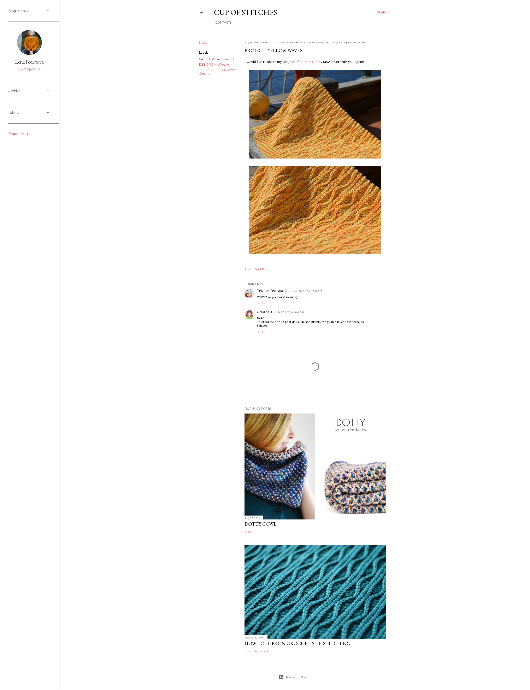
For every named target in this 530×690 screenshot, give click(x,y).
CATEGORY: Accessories (216, 59)
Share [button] (203, 42)
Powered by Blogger (297, 677)
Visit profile (29, 70)
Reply (261, 303)
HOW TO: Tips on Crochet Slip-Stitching (297, 643)
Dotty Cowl (261, 524)
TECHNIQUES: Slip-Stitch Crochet (346, 42)
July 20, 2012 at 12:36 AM (307, 290)
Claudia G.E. (265, 312)
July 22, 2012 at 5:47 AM (289, 312)
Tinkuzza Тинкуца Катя (273, 291)
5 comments (261, 651)
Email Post (260, 269)
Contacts (223, 22)
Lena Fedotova (29, 62)
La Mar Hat (309, 62)
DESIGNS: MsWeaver (214, 64)
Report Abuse (19, 134)
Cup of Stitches (245, 12)
